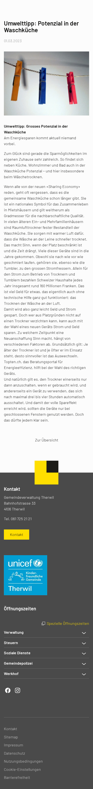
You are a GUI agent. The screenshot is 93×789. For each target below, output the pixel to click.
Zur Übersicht (46, 440)
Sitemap (11, 736)
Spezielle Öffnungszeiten (68, 623)
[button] (46, 632)
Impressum (13, 744)
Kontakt (10, 728)
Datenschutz (14, 753)
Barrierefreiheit (17, 777)
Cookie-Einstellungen (22, 769)
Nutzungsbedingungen (23, 761)
